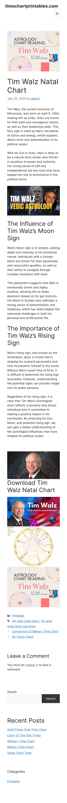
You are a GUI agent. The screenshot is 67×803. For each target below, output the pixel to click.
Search (12, 692)
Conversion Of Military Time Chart (35, 631)
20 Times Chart (22, 637)
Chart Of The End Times (24, 735)
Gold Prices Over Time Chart (27, 729)
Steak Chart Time (19, 753)
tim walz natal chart (25, 621)
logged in (31, 665)
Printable (18, 615)
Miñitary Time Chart (21, 741)
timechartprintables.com (31, 6)
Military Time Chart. (20, 747)
